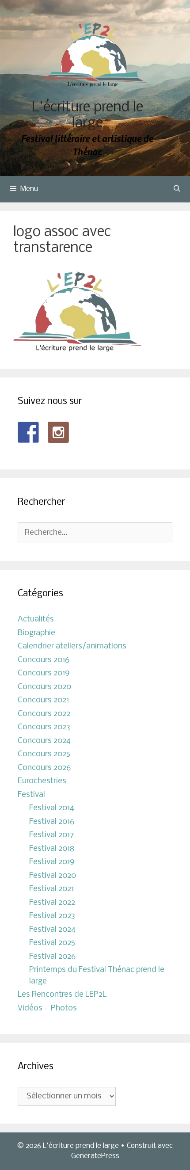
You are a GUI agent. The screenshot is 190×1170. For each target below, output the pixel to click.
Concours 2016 (43, 660)
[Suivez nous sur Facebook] (28, 432)
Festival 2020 (52, 876)
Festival (31, 795)
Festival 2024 (52, 930)
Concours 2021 (43, 700)
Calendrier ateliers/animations (72, 646)
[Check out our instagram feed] (58, 432)
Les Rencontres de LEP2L (62, 995)
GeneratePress (95, 1156)
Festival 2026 (52, 957)
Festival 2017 (51, 835)
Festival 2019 (52, 862)
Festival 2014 (51, 808)
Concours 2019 (44, 673)
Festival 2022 (52, 903)
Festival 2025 (52, 943)
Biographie (36, 633)
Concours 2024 (44, 741)
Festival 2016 (51, 822)
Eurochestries (42, 781)
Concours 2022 (44, 714)
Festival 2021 (51, 889)
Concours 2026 (44, 768)
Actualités (36, 619)
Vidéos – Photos (47, 1008)
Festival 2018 (51, 849)
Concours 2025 (44, 754)
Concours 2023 (44, 727)
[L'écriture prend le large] (95, 54)
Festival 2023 (52, 916)
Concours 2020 (44, 687)
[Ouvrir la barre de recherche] (177, 189)
